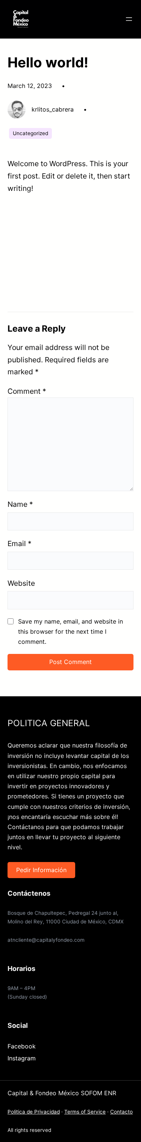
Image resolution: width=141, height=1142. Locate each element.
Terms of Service (85, 1112)
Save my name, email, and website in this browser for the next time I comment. (70, 631)
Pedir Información (41, 870)
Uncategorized (30, 133)
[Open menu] (128, 19)
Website (21, 583)
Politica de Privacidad (34, 1112)
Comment (27, 391)
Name (20, 504)
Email (20, 543)
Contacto (121, 1112)
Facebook (22, 1046)
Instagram (22, 1058)
